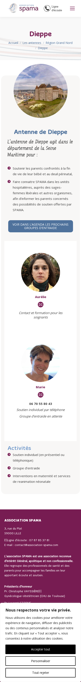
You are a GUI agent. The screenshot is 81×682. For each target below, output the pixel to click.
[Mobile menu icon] (72, 8)
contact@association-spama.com (36, 545)
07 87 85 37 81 (39, 540)
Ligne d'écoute (57, 8)
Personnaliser (40, 661)
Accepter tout (40, 649)
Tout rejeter (40, 673)
